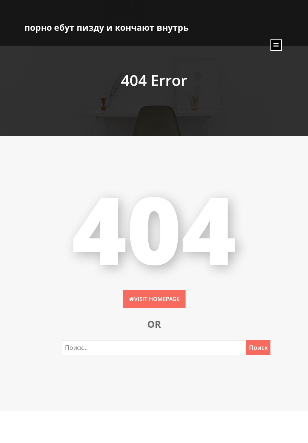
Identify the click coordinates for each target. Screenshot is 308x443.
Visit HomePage (157, 299)
